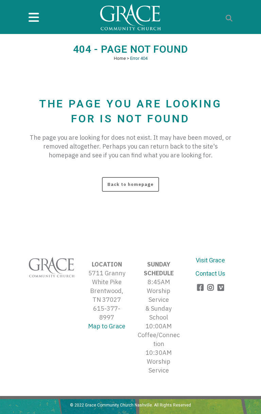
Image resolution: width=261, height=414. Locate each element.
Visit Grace (210, 260)
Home (120, 58)
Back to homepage (130, 184)
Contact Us (210, 273)
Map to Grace (106, 326)
